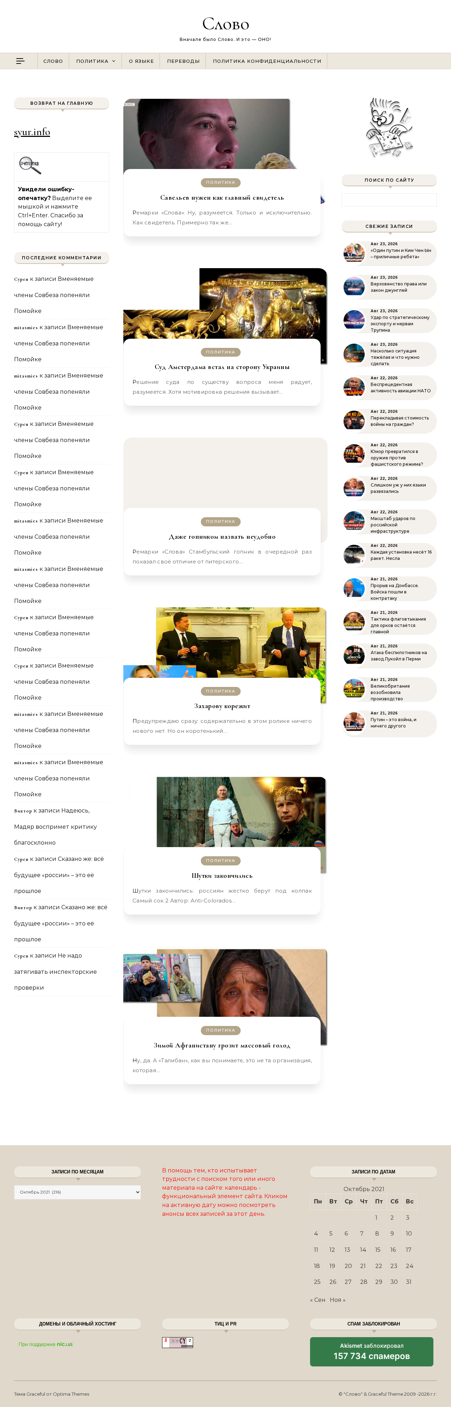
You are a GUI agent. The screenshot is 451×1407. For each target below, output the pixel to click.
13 (347, 1249)
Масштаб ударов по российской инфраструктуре (393, 525)
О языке (141, 61)
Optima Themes (71, 1394)
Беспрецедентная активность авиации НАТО (401, 387)
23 (393, 1266)
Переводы (183, 61)
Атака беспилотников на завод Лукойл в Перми (399, 656)
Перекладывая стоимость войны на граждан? (400, 421)
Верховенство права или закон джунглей (399, 287)
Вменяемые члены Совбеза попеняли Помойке (54, 295)
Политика (92, 61)
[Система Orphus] (30, 173)
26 (332, 1282)
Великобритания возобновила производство (390, 692)
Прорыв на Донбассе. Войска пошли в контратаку (395, 592)
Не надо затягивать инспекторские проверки (55, 971)
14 (363, 1249)
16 (393, 1249)
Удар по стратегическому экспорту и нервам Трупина (400, 324)
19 (332, 1266)
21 (363, 1266)
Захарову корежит (222, 706)
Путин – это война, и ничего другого (393, 723)
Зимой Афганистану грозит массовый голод (222, 1045)
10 (409, 1233)
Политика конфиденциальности (267, 61)
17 (409, 1249)
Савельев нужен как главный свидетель (222, 197)
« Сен (318, 1300)
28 (363, 1282)
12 (332, 1249)
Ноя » (338, 1300)
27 (348, 1282)
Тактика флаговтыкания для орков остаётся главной (398, 625)
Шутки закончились (222, 875)
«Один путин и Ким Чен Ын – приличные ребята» (401, 253)
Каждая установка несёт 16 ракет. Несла (401, 555)
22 (378, 1266)
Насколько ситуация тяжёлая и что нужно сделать (395, 357)
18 (317, 1266)
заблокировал (372, 1354)
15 (378, 1249)
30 (394, 1282)
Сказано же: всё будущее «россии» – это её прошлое (59, 875)
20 (348, 1266)
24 (410, 1266)
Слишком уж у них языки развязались (398, 488)
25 (317, 1282)
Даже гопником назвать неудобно (222, 536)
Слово (225, 23)
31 (409, 1282)
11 (316, 1249)
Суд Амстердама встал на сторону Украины (222, 367)
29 (378, 1282)
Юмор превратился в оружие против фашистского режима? (397, 458)
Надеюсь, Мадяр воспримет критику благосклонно (55, 826)
